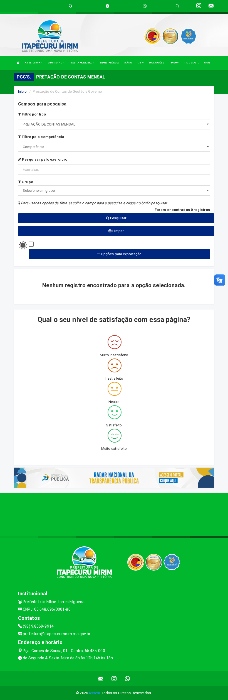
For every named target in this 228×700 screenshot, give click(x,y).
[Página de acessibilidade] (145, 6)
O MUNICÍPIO (55, 63)
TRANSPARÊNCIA (109, 63)
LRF (139, 63)
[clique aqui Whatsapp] (127, 678)
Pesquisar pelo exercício (44, 159)
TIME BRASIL (191, 63)
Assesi (94, 693)
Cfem (207, 63)
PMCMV (174, 63)
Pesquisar (117, 218)
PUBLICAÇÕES (156, 63)
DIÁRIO (128, 63)
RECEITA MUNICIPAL (81, 63)
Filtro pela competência (42, 137)
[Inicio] (18, 63)
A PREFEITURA (33, 63)
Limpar (117, 231)
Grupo (27, 182)
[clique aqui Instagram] (114, 678)
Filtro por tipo (33, 114)
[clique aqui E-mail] (101, 678)
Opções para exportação (121, 254)
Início (22, 91)
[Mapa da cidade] (114, 514)
